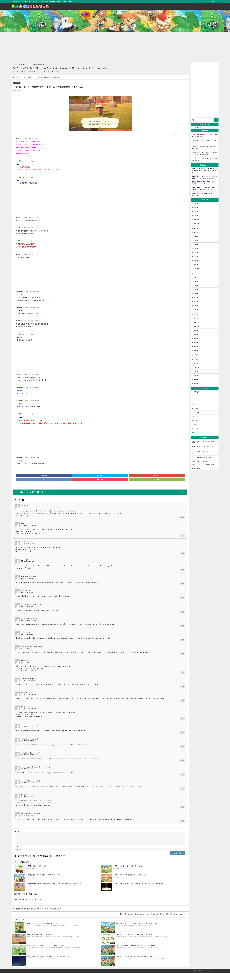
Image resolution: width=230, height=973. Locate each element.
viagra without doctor (80, 624)
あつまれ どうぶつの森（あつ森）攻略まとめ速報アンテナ (204, 442)
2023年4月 (195, 203)
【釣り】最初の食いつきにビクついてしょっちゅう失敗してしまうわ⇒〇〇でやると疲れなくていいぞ (152, 914)
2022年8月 (195, 236)
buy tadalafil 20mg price (73, 582)
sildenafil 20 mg (133, 652)
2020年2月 (195, 359)
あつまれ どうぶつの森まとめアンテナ (202, 461)
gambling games (67, 731)
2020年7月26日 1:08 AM (28, 648)
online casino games (78, 684)
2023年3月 (195, 208)
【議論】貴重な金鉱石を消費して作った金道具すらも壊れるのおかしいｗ (204, 153)
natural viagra (127, 787)
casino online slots (80, 759)
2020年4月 (195, 351)
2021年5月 (195, 298)
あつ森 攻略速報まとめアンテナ (200, 468)
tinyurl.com (37, 534)
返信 (182, 517)
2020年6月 (195, 343)
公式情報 (194, 425)
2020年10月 (195, 326)
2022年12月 (195, 220)
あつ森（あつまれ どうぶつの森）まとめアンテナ (204, 447)
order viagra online (35, 610)
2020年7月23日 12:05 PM (28, 606)
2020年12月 (195, 318)
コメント (18, 831)
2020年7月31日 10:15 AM (28, 708)
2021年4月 (195, 302)
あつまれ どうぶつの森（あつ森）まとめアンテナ (204, 452)
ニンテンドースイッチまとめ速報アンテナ (203, 465)
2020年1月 (195, 363)
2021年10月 (195, 277)
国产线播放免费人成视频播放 (30, 813)
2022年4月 (195, 253)
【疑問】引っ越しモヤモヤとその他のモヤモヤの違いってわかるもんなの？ (204, 169)
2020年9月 (195, 330)
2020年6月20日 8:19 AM (28, 507)
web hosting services (89, 566)
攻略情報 (194, 433)
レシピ (194, 416)
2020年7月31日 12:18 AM (28, 694)
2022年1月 (195, 265)
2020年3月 (195, 355)
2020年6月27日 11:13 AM (28, 525)
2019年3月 (195, 384)
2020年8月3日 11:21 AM (28, 755)
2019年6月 (195, 380)
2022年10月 (195, 228)
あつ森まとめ (195, 392)
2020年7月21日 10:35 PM (28, 592)
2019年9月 (195, 371)
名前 (16, 846)
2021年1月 (195, 314)
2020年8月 (195, 334)
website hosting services (35, 552)
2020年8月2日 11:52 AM (28, 741)
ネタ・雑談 (195, 408)
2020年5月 (195, 347)
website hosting (30, 670)
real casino (73, 745)
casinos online (150, 698)
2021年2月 (195, 310)
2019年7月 (195, 375)
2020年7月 (195, 339)
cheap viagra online (55, 596)
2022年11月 (195, 224)
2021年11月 (195, 273)
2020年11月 (195, 322)
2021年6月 (195, 293)
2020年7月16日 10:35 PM (28, 543)
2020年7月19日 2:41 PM (28, 578)
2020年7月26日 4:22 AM (28, 662)
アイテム (17, 83)
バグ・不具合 (195, 412)
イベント (194, 400)
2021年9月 (195, 281)
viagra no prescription (50, 773)
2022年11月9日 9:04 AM (28, 815)
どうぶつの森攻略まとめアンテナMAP (202, 457)
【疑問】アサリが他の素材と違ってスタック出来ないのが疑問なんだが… (38, 909)
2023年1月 (195, 216)
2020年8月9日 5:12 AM (27, 797)
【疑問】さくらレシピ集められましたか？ (203, 193)
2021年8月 (195, 285)
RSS (204, 1)
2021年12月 (195, 269)
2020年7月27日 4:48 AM (28, 680)
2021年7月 (195, 289)
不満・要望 (195, 421)
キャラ (194, 404)
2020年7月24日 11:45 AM (28, 620)
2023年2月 (195, 212)
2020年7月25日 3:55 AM (28, 634)
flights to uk (37, 717)
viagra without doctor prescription (82, 638)
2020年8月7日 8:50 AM (27, 783)
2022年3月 (195, 257)
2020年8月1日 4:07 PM (27, 727)
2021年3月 (195, 306)
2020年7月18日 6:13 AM (28, 562)
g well (28, 515)
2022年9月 (195, 232)
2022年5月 (195, 248)
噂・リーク (195, 429)
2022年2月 (195, 261)
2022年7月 (195, 240)
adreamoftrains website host (25, 805)
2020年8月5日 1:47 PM (27, 769)
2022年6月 (195, 244)
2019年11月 (195, 367)
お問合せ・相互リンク (212, 1)
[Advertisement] (115, 46)
